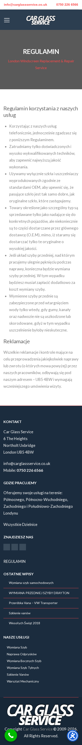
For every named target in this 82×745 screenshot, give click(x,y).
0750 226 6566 (67, 4)
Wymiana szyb (17, 647)
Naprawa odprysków (22, 654)
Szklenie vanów (20, 613)
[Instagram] (14, 547)
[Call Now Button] (11, 735)
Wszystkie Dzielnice (20, 524)
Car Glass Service (38, 729)
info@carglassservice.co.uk (26, 463)
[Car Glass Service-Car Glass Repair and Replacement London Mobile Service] (41, 19)
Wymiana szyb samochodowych (31, 583)
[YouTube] (22, 547)
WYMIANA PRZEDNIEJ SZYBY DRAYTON (39, 593)
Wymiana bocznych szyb (24, 661)
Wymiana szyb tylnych (23, 668)
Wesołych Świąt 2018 (24, 623)
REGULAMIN (14, 561)
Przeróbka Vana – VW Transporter (33, 603)
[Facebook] (6, 547)
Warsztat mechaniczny (23, 681)
